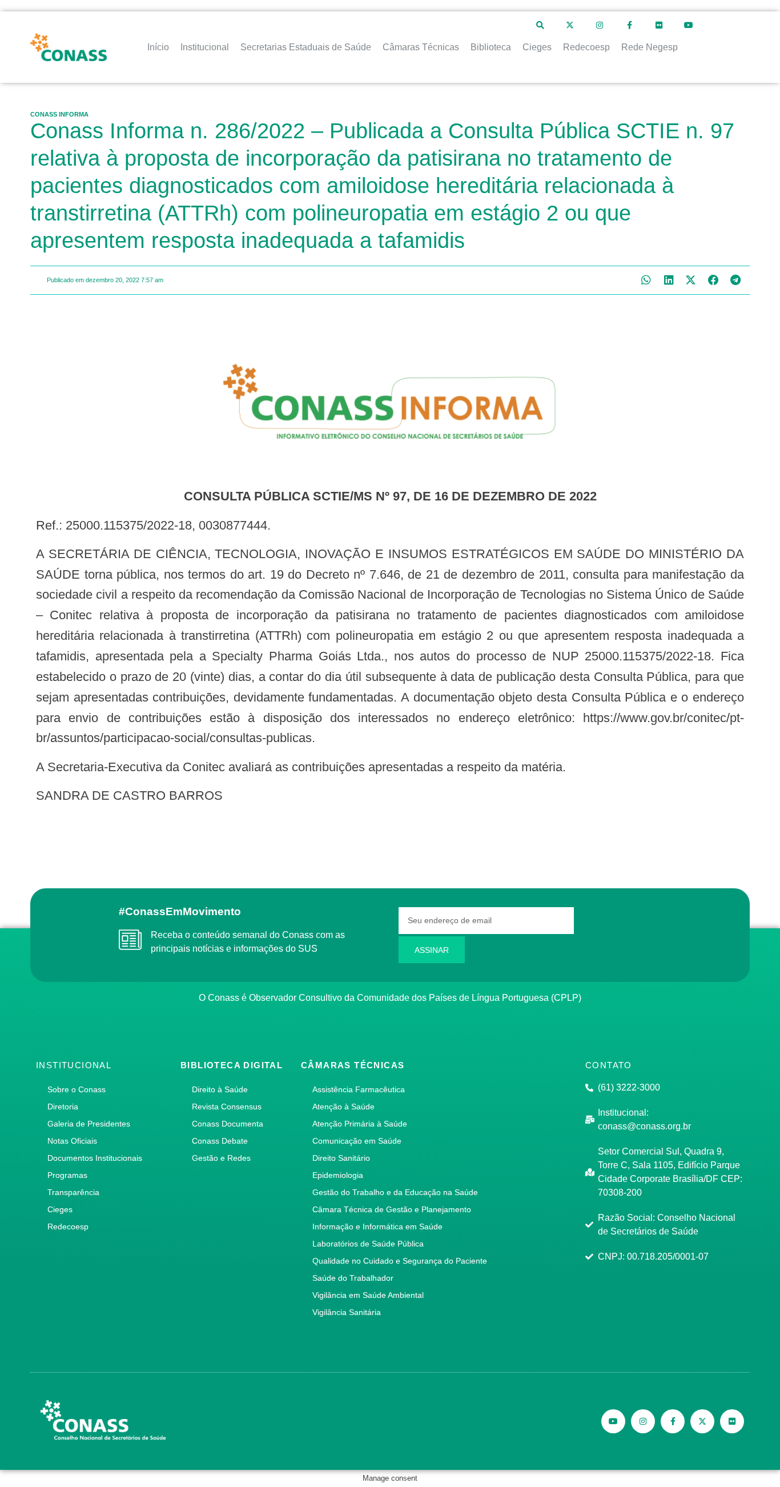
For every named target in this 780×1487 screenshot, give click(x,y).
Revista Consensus (227, 1106)
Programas (67, 1175)
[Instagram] (600, 25)
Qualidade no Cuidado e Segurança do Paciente (399, 1260)
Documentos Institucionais (94, 1158)
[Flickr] (659, 25)
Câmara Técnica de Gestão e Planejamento (391, 1209)
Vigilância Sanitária (346, 1312)
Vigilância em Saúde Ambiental (368, 1295)
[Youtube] (689, 25)
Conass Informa (59, 114)
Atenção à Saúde (343, 1106)
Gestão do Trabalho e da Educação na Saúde (395, 1192)
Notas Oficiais (72, 1140)
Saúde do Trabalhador (352, 1277)
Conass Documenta (227, 1123)
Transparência (73, 1192)
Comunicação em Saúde (356, 1140)
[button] (646, 280)
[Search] (540, 25)
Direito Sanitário (341, 1158)
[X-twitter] (570, 25)
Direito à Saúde (220, 1089)
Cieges (60, 1209)
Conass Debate (220, 1140)
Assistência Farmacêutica (358, 1089)
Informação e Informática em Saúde (377, 1226)
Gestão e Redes (221, 1158)
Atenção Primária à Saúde (359, 1123)
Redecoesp (68, 1226)
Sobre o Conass (76, 1089)
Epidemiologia (337, 1175)
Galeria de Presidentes (88, 1123)
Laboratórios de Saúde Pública (368, 1243)
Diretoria (62, 1106)
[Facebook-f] (629, 25)
